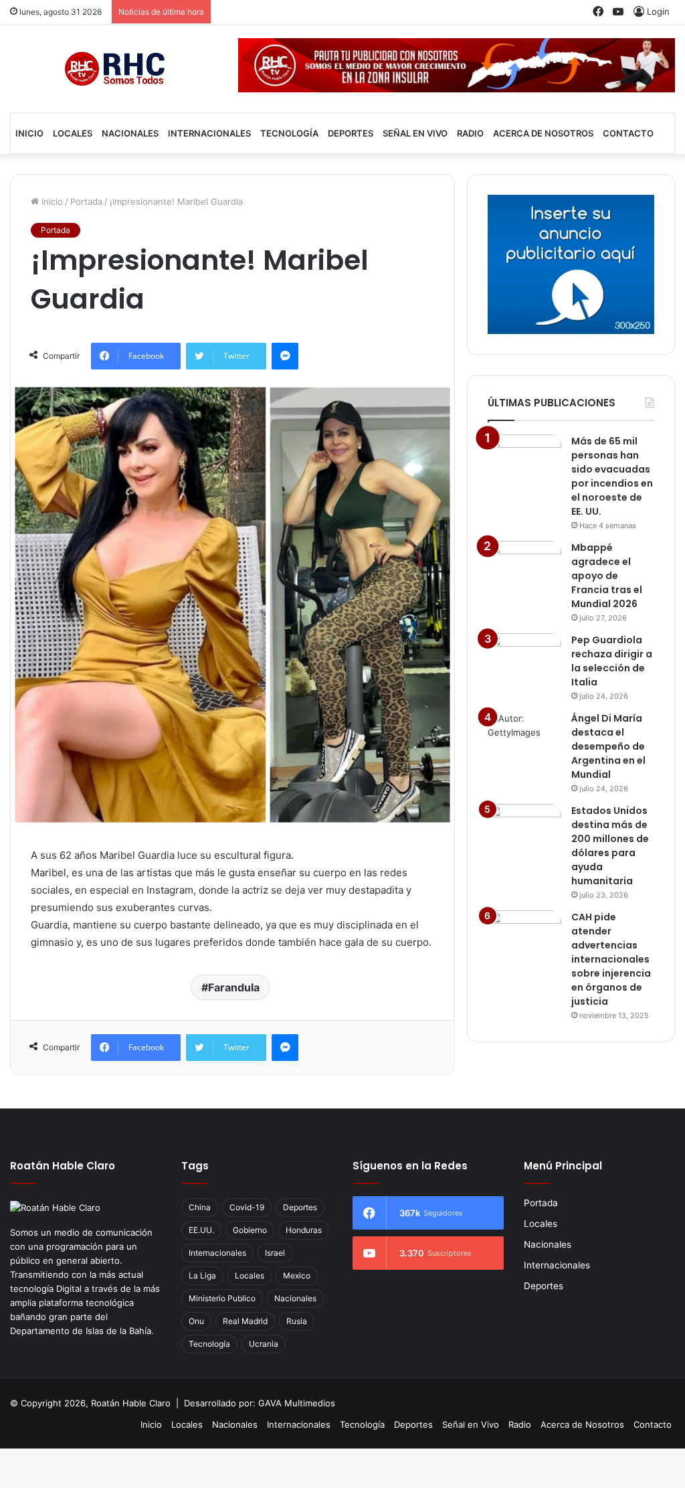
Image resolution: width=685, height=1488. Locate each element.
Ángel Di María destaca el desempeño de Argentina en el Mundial (608, 746)
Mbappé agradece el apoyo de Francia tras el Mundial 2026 (606, 575)
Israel (275, 1253)
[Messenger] (285, 356)
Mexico (296, 1275)
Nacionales (130, 133)
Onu (196, 1321)
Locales (72, 133)
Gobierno (250, 1230)
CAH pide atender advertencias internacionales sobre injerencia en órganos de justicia (611, 959)
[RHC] (114, 69)
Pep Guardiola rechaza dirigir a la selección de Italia (611, 661)
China (200, 1207)
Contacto (628, 133)
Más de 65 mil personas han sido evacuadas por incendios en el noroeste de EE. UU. (612, 476)
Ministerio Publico (222, 1298)
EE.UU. (201, 1230)
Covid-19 (246, 1207)
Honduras (304, 1230)
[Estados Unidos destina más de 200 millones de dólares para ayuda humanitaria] (524, 829)
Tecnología (289, 133)
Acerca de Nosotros (543, 133)
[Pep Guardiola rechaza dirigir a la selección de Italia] (524, 658)
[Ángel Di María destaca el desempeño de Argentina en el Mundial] (524, 737)
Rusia (296, 1321)
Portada (86, 201)
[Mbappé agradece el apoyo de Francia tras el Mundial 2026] (524, 566)
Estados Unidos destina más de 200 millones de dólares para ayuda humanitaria (610, 846)
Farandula (234, 987)
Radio (470, 133)
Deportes (350, 133)
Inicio (29, 133)
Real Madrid (245, 1321)
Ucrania (263, 1344)
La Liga (202, 1275)
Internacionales (209, 133)
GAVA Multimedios (296, 1403)
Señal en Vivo (415, 133)
